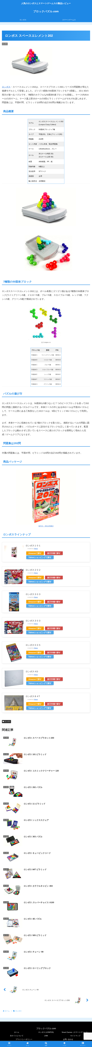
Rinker (36, 548)
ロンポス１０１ (33, 545)
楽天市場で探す (54, 553)
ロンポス (6, 87)
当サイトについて (16, 1036)
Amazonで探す (35, 553)
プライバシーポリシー (24, 1039)
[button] (85, 596)
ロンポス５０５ (33, 645)
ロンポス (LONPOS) (46, 1032)
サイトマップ (75, 1036)
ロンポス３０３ (33, 621)
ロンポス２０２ (33, 570)
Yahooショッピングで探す (40, 557)
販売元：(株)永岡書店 (46, 526)
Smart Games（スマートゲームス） (75, 1032)
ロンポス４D (32, 671)
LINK (46, 1036)
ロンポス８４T (33, 696)
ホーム (16, 1032)
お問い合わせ (68, 1039)
